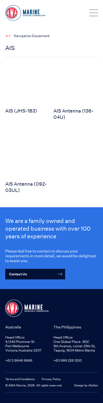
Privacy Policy (51, 379)
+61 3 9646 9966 (18, 360)
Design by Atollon (86, 385)
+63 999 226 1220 (67, 360)
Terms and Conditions (19, 379)
